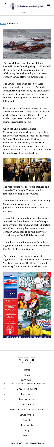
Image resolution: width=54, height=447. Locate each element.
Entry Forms (27, 393)
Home (3, 23)
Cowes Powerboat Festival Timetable (27, 383)
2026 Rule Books (27, 404)
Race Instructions (27, 399)
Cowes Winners (27, 414)
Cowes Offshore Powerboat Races (27, 409)
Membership (27, 425)
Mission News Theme (18, 443)
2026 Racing (27, 380)
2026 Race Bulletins (27, 388)
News (27, 374)
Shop (27, 430)
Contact (27, 435)
